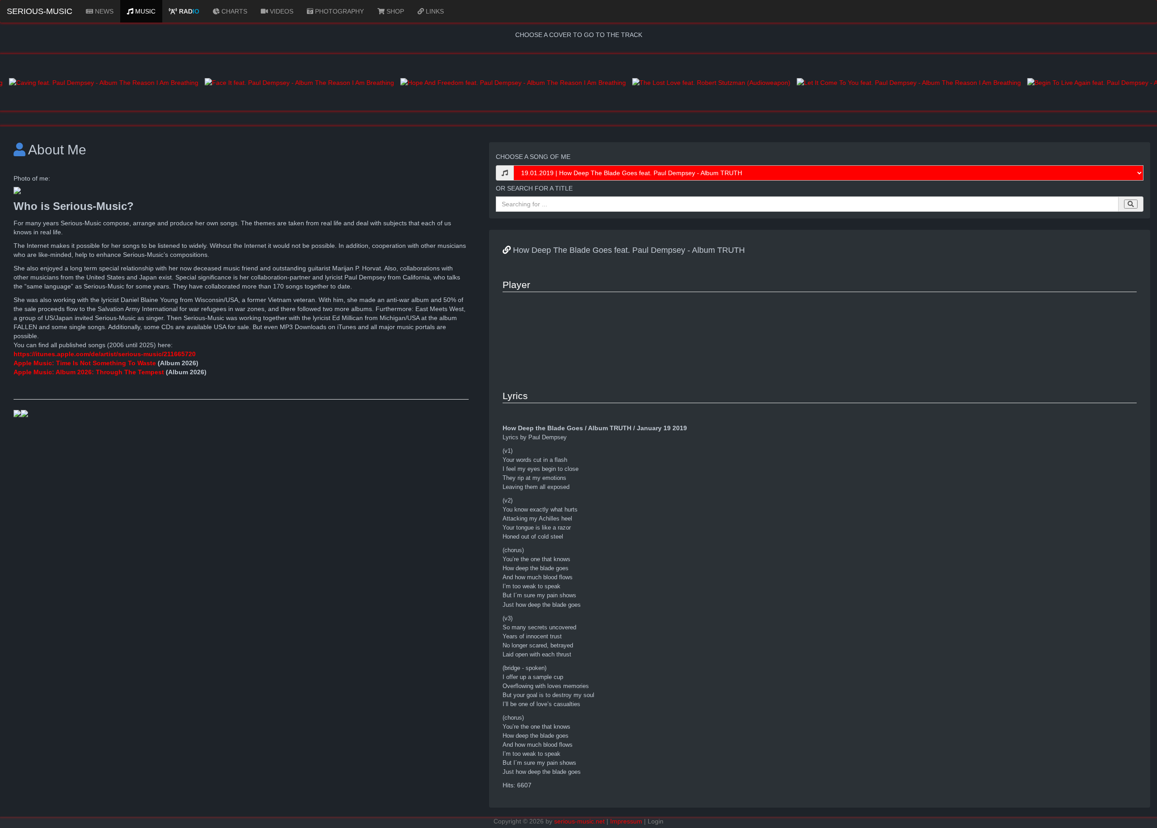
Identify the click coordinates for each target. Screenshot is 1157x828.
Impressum (626, 821)
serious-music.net (579, 821)
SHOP (394, 11)
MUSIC (144, 11)
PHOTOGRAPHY (338, 11)
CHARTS (233, 11)
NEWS (103, 11)
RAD (188, 11)
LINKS (434, 11)
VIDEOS (280, 11)
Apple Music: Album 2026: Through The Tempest (89, 372)
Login (655, 821)
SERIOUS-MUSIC (39, 11)
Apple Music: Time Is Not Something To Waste (86, 363)
